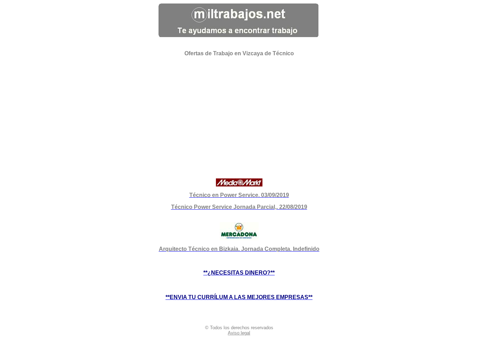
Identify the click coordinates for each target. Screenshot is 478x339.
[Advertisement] (239, 111)
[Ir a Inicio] (238, 35)
